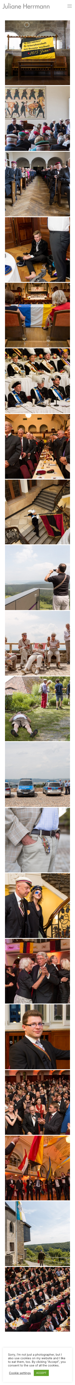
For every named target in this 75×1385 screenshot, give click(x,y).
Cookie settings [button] (20, 1373)
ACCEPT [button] (41, 1372)
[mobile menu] (69, 6)
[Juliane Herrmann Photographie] (26, 7)
